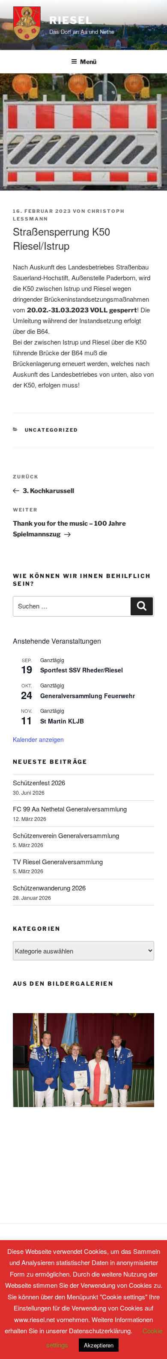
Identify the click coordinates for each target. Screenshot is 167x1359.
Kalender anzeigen (38, 739)
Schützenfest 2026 (39, 782)
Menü (88, 61)
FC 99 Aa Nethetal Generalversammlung (70, 808)
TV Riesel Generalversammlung (58, 861)
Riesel (71, 20)
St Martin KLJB (62, 721)
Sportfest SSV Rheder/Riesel (81, 670)
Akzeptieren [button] (98, 1345)
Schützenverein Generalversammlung (66, 835)
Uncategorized (51, 430)
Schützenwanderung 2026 (49, 887)
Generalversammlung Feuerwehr (87, 695)
